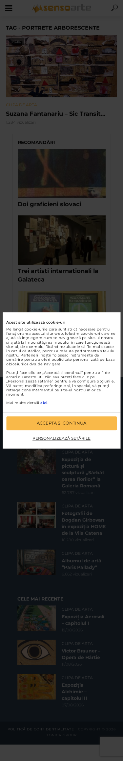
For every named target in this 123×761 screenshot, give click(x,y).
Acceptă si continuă (61, 423)
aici (43, 403)
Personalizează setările (61, 438)
